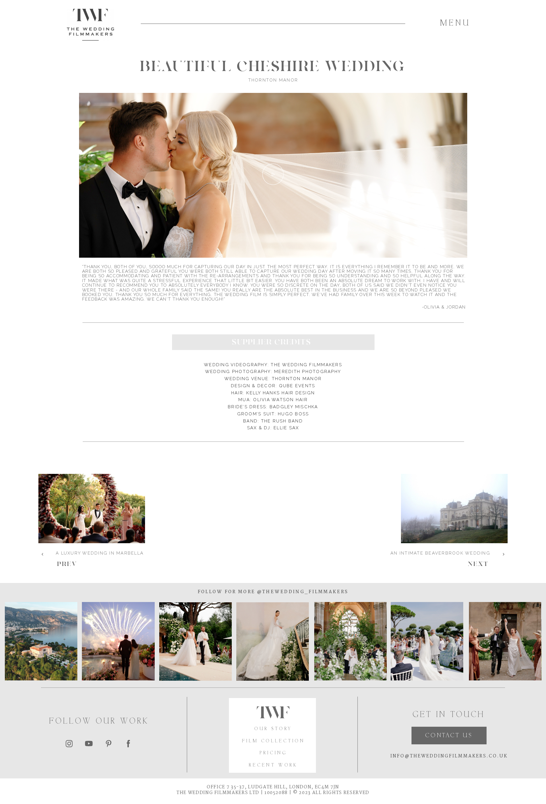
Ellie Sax (286, 427)
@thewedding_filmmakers (301, 591)
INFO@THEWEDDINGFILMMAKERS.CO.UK (449, 756)
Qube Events (297, 385)
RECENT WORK (273, 765)
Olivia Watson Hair (280, 399)
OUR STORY (273, 729)
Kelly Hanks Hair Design (280, 392)
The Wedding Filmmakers (306, 364)
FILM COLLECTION (273, 741)
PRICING (273, 753)
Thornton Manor (297, 378)
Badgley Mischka (294, 406)
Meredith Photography (307, 371)
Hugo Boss (293, 413)
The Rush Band (282, 421)
